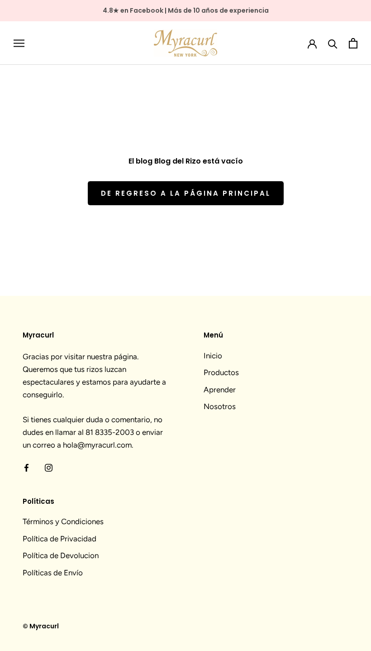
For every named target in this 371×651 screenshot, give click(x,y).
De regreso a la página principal (186, 193)
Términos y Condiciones (63, 521)
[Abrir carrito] (353, 43)
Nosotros (220, 406)
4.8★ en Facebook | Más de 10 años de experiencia (186, 10)
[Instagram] (48, 466)
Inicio (213, 355)
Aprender (220, 389)
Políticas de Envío (53, 572)
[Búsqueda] (333, 43)
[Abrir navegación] (19, 43)
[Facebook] (26, 466)
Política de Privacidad (59, 538)
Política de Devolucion (61, 555)
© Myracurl (41, 626)
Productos (221, 372)
